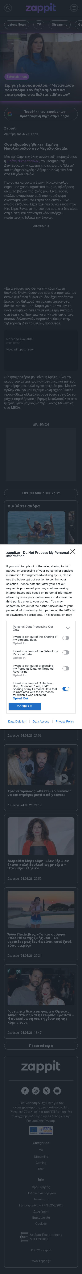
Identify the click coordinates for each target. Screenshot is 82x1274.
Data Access (41, 721)
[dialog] (41, 637)
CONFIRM (25, 706)
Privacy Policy (65, 721)
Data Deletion (17, 721)
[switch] (65, 638)
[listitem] (41, 628)
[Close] (74, 553)
